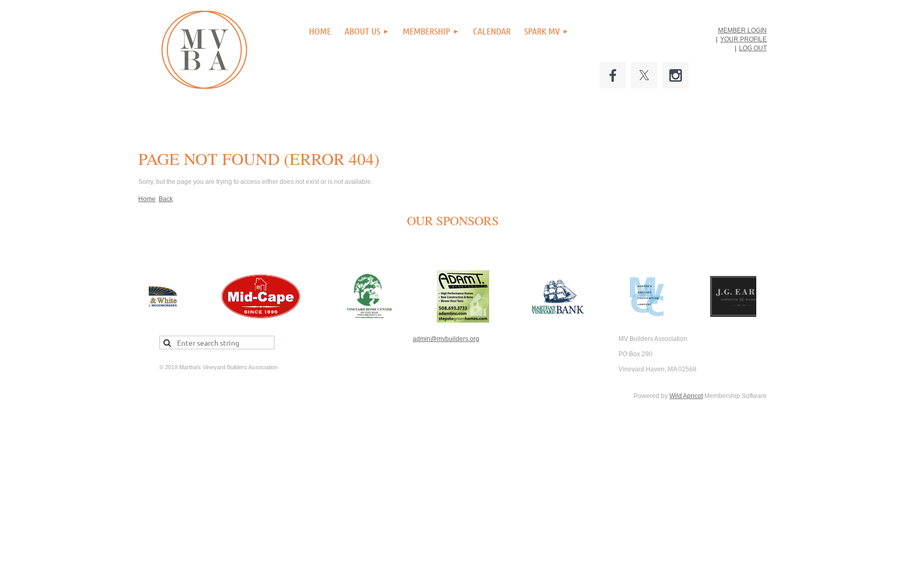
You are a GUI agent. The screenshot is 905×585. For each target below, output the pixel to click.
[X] (644, 75)
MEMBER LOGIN (742, 30)
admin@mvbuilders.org (446, 339)
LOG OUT (753, 48)
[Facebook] (613, 75)
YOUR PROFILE (743, 39)
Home (147, 199)
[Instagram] (676, 75)
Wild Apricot (686, 396)
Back (166, 199)
